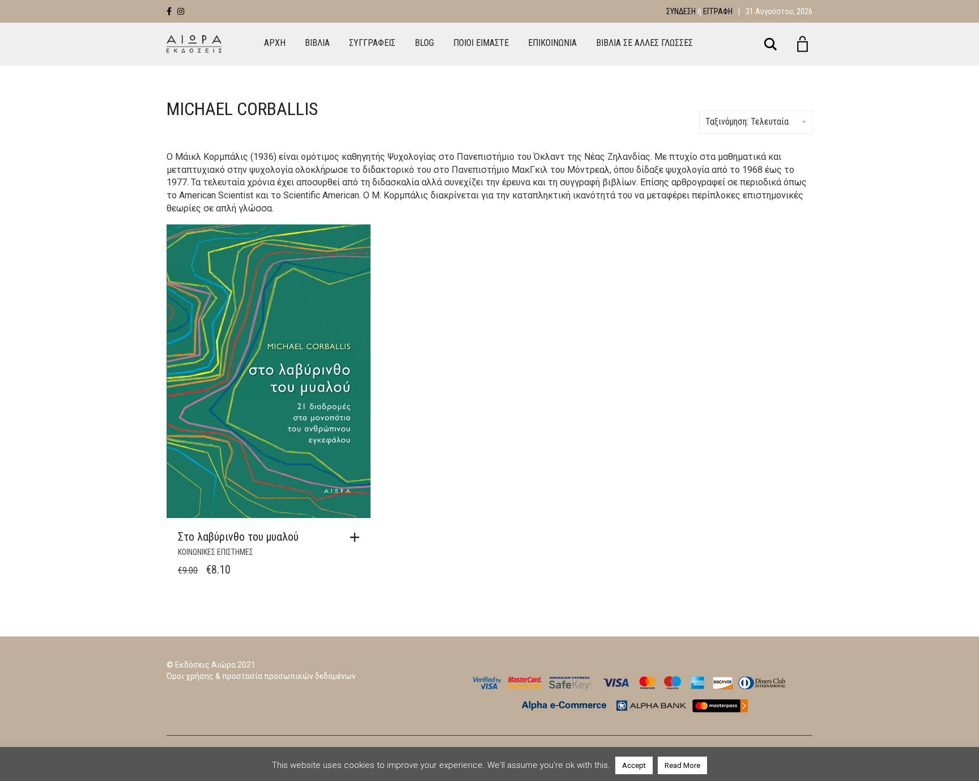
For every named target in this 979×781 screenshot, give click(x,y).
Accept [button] (634, 765)
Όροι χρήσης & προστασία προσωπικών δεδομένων (261, 676)
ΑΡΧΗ (275, 42)
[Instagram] (180, 11)
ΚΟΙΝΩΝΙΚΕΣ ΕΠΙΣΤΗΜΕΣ (215, 552)
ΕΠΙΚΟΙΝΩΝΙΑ (552, 42)
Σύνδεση (681, 11)
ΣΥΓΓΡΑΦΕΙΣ (372, 42)
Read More (682, 765)
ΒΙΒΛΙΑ (317, 42)
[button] (357, 537)
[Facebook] (169, 11)
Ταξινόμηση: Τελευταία (747, 121)
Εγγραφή (718, 11)
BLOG (424, 42)
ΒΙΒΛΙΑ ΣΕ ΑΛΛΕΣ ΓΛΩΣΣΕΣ (644, 42)
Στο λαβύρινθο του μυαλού (238, 537)
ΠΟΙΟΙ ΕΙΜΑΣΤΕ (481, 42)
